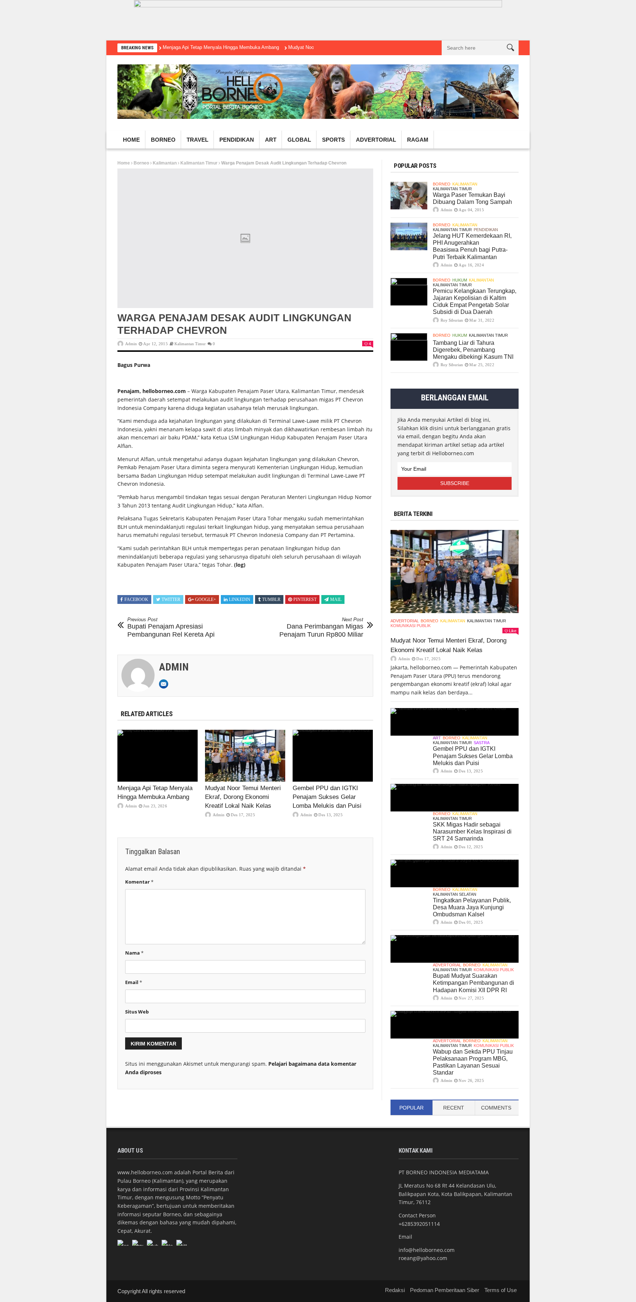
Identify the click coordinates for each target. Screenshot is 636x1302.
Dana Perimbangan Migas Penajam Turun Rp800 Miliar (321, 627)
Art (270, 140)
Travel (197, 140)
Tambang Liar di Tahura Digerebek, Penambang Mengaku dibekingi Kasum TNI (473, 350)
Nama (134, 952)
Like (512, 631)
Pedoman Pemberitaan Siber (444, 1290)
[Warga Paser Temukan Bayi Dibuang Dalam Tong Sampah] (409, 195)
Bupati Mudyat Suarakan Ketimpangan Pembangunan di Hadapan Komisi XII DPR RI (473, 983)
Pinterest (305, 599)
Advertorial (376, 140)
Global (299, 140)
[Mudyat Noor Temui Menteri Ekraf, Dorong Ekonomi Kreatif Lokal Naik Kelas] (245, 756)
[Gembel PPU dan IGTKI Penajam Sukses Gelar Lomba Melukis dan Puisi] (333, 756)
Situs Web (137, 1011)
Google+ (205, 599)
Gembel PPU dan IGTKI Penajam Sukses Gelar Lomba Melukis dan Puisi (327, 797)
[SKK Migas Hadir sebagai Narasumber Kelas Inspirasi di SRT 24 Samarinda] (455, 797)
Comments (496, 1108)
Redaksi (395, 1290)
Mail (336, 599)
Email (133, 982)
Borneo (163, 140)
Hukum (459, 280)
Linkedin (239, 599)
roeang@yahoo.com (423, 1258)
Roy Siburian (452, 320)
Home (131, 140)
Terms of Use (500, 1290)
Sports (333, 140)
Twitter (171, 599)
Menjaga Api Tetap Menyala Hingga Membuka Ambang (221, 47)
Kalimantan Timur (199, 163)
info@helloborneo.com (427, 1249)
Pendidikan (236, 140)
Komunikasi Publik (411, 625)
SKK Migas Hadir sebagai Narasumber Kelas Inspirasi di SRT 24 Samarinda (472, 831)
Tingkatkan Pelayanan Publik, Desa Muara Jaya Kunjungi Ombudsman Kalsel (472, 907)
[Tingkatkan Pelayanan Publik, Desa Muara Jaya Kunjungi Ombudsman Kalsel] (455, 873)
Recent (453, 1108)
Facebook (136, 599)
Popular (411, 1108)
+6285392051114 (419, 1223)
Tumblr (271, 599)
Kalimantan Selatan (454, 894)
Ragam (417, 140)
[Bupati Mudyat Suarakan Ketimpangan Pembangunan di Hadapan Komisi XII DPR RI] (455, 949)
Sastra (482, 742)
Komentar (139, 881)
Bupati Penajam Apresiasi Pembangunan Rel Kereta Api (171, 627)
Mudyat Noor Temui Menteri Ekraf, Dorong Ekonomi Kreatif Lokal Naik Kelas (243, 797)
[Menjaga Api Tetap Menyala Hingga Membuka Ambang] (157, 756)
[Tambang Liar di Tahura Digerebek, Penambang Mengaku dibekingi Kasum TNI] (409, 347)
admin (131, 344)
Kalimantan (165, 163)
